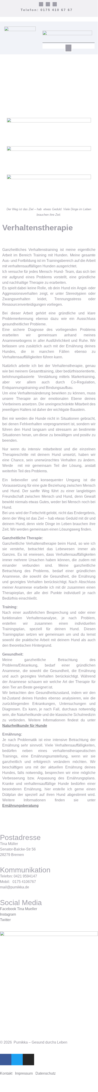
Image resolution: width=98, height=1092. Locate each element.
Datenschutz (45, 1073)
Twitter (6, 920)
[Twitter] (47, 4)
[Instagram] (54, 4)
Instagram (8, 914)
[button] (68, 48)
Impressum (24, 1073)
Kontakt (6, 1073)
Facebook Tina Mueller (18, 909)
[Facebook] (41, 4)
